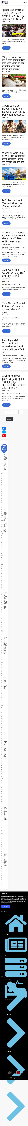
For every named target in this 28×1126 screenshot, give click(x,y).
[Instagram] (18, 1072)
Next (21, 412)
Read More (6, 906)
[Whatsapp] (22, 1072)
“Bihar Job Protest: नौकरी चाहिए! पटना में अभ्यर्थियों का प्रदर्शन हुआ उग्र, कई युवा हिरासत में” (5, 462)
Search (9, 419)
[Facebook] (5, 1072)
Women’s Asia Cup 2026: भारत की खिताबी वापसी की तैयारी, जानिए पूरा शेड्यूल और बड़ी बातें (5, 645)
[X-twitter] (9, 1072)
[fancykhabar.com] (5, 2)
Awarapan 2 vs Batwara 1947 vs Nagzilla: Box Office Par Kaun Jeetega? (5, 600)
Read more (6, 47)
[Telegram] (14, 1072)
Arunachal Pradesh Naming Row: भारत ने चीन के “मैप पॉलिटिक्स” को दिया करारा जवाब (5, 749)
